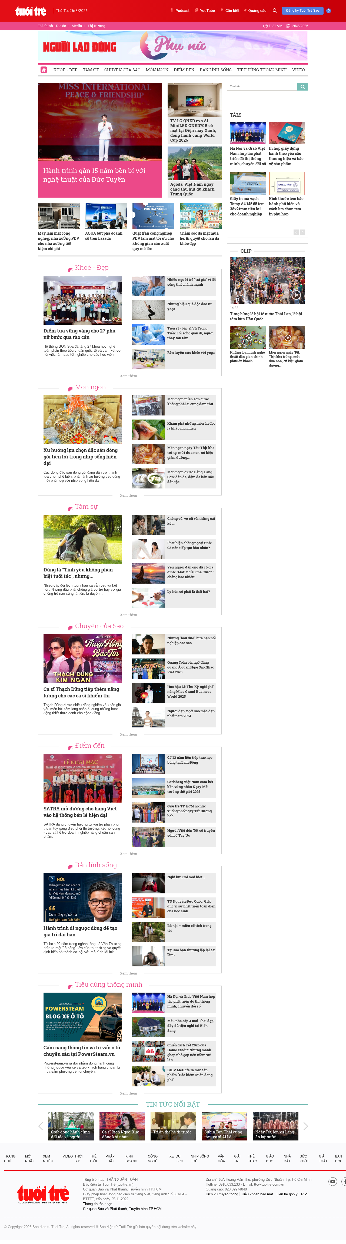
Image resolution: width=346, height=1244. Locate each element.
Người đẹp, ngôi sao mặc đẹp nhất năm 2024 (191, 713)
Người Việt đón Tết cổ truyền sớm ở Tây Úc (191, 833)
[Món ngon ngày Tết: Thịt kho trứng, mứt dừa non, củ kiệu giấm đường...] (148, 454)
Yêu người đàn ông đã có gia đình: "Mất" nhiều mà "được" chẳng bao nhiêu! (190, 572)
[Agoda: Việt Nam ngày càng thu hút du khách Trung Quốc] (195, 163)
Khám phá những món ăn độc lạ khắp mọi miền (191, 426)
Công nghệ (153, 1159)
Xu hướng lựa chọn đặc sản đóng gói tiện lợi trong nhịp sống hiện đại (81, 456)
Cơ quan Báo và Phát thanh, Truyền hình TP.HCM (122, 1209)
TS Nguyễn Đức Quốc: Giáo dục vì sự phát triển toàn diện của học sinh (191, 906)
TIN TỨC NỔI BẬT (173, 1104)
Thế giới (93, 1159)
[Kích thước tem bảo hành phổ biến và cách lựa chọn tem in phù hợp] (287, 183)
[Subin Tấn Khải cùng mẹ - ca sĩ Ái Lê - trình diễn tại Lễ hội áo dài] (224, 1126)
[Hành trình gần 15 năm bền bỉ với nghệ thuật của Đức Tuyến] (100, 122)
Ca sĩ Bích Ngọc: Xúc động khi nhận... (120, 1134)
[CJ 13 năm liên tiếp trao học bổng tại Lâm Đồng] (148, 764)
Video (298, 69)
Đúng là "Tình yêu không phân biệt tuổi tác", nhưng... (78, 572)
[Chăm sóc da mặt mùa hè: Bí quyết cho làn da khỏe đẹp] (201, 216)
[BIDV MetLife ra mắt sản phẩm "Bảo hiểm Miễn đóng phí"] (148, 1076)
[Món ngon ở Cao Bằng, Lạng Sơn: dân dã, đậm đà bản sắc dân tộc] (148, 478)
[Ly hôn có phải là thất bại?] (148, 598)
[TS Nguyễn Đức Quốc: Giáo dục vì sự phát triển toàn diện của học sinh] (148, 907)
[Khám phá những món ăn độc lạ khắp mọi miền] (148, 430)
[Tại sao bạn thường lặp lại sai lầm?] (148, 956)
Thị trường (96, 25)
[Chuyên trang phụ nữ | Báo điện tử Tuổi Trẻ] (173, 45)
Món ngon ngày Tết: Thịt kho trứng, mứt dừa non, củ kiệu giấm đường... (190, 452)
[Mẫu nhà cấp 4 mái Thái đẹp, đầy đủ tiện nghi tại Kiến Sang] (148, 1027)
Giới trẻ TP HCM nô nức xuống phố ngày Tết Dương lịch (189, 811)
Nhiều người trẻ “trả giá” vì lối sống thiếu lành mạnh (191, 282)
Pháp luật (110, 1159)
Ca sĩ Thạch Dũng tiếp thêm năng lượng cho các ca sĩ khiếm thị (81, 692)
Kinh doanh (131, 1159)
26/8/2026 (300, 25)
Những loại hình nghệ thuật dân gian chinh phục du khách (247, 356)
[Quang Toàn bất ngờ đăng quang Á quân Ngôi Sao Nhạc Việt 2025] (148, 668)
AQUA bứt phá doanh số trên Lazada (103, 236)
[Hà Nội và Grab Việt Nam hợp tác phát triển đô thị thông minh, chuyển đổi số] (148, 1003)
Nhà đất (287, 1159)
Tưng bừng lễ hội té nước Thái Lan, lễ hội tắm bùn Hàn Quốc (266, 316)
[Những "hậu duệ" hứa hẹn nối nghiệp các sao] (148, 644)
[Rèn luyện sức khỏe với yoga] (148, 359)
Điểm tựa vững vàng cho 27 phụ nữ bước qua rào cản (79, 333)
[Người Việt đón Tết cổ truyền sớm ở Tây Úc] (148, 837)
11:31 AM (275, 25)
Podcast (182, 11)
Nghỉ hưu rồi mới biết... (186, 876)
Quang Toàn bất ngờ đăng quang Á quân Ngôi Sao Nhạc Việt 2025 (190, 667)
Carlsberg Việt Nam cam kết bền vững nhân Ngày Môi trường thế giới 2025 (190, 786)
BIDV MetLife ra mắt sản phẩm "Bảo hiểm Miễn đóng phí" (189, 1074)
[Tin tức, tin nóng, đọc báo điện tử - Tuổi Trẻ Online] (30, 11)
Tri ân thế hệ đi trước (172, 1132)
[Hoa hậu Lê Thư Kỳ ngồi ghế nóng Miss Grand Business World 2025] (148, 693)
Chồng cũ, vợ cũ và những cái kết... (191, 521)
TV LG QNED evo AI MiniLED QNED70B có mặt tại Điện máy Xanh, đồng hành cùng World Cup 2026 (193, 130)
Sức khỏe (304, 1159)
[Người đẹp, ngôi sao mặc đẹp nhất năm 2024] (148, 717)
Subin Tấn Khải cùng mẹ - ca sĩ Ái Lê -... (223, 1134)
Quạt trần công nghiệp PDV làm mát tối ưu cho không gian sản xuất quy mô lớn (153, 241)
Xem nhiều (48, 1159)
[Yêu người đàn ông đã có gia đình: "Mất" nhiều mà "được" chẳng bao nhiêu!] (148, 573)
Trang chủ (9, 1159)
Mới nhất (29, 1159)
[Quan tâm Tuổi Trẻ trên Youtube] (332, 1182)
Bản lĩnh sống (216, 69)
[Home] (44, 68)
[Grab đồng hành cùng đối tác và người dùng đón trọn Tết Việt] (71, 1126)
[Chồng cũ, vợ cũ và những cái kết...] (148, 525)
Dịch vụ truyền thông (222, 1194)
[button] (296, 232)
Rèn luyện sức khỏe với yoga (191, 352)
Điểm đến (184, 69)
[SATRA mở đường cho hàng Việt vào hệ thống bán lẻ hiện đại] (83, 778)
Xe (171, 1156)
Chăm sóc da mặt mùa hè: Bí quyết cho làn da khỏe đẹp (199, 238)
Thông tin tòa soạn (97, 1204)
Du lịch (179, 1159)
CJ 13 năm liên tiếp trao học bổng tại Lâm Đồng (189, 760)
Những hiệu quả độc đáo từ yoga (189, 306)
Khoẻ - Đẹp (66, 69)
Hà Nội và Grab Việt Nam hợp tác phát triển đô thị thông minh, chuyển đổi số (191, 1001)
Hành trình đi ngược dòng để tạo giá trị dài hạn (80, 931)
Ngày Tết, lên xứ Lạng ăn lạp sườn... (274, 1134)
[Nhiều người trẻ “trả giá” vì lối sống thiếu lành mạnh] (148, 286)
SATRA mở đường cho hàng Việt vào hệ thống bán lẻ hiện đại (80, 811)
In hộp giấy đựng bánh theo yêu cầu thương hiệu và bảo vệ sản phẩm (286, 156)
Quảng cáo (257, 11)
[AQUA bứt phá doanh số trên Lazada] (106, 216)
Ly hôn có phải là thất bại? (188, 591)
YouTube (207, 11)
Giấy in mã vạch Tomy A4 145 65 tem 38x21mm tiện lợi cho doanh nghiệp (247, 206)
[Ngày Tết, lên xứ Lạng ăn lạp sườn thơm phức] (275, 1126)
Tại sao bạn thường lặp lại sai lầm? (191, 952)
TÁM (235, 115)
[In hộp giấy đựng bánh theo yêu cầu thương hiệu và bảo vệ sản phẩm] (287, 133)
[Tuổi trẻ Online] (43, 1194)
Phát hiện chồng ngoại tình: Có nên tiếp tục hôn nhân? (189, 545)
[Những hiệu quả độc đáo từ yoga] (148, 310)
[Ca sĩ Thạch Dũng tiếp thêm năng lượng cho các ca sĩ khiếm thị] (83, 658)
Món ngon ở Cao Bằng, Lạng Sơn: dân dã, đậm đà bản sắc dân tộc (190, 477)
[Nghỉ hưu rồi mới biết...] (148, 883)
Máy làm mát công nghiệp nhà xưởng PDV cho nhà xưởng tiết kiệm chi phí (58, 241)
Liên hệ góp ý (287, 1194)
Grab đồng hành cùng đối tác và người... (70, 1134)
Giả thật (323, 1159)
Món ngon (157, 69)
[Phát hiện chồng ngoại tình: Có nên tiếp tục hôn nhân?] (148, 549)
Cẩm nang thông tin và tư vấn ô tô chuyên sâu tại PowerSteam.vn (82, 1050)
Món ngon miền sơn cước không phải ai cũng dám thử (190, 401)
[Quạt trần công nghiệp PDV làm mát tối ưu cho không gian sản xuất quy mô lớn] (153, 216)
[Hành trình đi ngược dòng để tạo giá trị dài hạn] (83, 897)
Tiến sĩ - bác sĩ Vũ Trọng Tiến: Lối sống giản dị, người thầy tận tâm (190, 333)
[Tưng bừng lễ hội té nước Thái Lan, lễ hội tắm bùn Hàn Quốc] (267, 280)
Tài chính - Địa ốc (52, 25)
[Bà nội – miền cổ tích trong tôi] (148, 932)
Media (77, 25)
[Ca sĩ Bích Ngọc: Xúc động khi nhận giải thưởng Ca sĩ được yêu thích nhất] (122, 1126)
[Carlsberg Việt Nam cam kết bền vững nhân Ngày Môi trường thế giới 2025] (148, 788)
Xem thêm (128, 375)
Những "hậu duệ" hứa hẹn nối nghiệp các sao (191, 640)
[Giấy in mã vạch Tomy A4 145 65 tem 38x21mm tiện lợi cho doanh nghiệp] (248, 183)
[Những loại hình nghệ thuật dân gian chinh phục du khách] (248, 337)
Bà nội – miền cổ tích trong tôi (189, 928)
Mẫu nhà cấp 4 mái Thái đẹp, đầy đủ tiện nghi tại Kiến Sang (190, 1025)
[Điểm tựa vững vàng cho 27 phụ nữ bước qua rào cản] (83, 300)
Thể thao (252, 1159)
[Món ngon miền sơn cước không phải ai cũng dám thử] (148, 405)
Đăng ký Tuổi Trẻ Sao (302, 11)
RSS (304, 1194)
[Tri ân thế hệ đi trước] (173, 1126)
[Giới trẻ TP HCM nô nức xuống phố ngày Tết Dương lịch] (148, 812)
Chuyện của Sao (122, 69)
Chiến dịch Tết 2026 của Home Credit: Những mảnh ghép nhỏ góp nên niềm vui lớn (189, 1052)
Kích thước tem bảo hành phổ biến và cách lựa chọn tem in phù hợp (286, 206)
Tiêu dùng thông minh (262, 69)
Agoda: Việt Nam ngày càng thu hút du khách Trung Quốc (192, 189)
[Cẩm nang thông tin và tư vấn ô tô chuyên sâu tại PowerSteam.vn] (83, 1017)
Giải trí (237, 1159)
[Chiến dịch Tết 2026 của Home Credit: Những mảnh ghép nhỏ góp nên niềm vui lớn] (148, 1051)
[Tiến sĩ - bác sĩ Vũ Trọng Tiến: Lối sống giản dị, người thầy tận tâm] (148, 334)
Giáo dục (270, 1159)
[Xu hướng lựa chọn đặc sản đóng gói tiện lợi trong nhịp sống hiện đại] (83, 419)
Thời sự (78, 1159)
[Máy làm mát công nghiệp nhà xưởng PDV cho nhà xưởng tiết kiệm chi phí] (59, 216)
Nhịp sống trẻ (200, 1159)
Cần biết (232, 11)
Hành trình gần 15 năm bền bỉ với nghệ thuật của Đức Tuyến (94, 175)
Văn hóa (221, 1159)
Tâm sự (91, 69)
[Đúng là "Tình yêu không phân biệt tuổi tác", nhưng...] (83, 539)
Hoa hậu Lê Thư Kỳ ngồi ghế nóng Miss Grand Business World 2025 (190, 691)
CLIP (246, 251)
